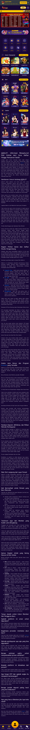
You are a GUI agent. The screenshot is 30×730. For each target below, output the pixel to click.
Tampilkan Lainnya (23, 55)
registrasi (27, 635)
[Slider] (15, 20)
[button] (3, 20)
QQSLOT (22, 163)
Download (23, 3)
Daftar (23, 7)
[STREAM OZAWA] (26, 21)
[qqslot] (4, 7)
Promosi (4, 365)
